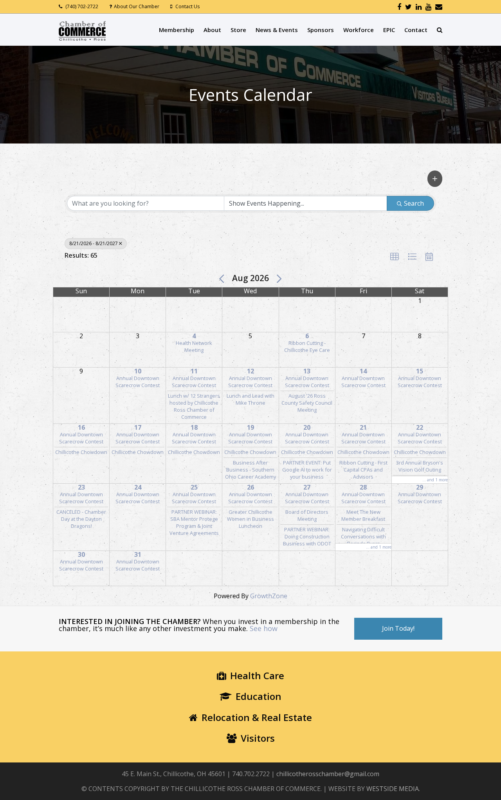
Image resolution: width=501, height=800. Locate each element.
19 (250, 427)
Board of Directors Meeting (306, 515)
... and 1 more (435, 480)
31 (137, 554)
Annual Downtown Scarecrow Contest (137, 382)
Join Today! (398, 628)
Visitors (258, 738)
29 (419, 487)
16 (81, 427)
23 (81, 487)
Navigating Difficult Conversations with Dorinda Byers (363, 536)
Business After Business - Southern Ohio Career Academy (250, 469)
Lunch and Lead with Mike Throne (250, 399)
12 (250, 371)
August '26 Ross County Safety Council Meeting (306, 402)
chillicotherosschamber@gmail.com (327, 774)
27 (306, 487)
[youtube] (428, 6)
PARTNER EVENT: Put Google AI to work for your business (307, 469)
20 (306, 427)
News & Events (277, 30)
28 (363, 487)
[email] (438, 6)
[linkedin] (419, 6)
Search (414, 203)
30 (81, 554)
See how (264, 628)
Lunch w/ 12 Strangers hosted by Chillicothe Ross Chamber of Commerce (194, 406)
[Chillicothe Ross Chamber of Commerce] (82, 29)
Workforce (358, 30)
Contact (415, 30)
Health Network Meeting (194, 346)
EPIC (389, 30)
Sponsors (320, 30)
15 (419, 371)
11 (194, 371)
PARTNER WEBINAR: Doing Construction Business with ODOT (307, 536)
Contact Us (187, 6)
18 (194, 427)
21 (363, 427)
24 (137, 487)
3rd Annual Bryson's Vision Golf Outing (419, 466)
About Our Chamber (136, 6)
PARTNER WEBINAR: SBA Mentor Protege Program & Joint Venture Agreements (194, 522)
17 (137, 427)
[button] (434, 178)
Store (238, 30)
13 (306, 371)
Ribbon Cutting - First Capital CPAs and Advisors (363, 469)
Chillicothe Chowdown (81, 452)
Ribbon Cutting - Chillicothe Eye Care (307, 346)
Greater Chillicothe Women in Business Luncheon (250, 518)
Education (258, 696)
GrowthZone (268, 596)
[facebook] (399, 6)
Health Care (257, 675)
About (212, 30)
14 (363, 371)
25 (194, 487)
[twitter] (408, 6)
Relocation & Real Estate (257, 717)
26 (250, 487)
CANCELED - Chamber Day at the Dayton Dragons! (81, 518)
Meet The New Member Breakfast (363, 515)
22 (419, 427)
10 (137, 371)
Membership (176, 30)
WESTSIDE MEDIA (392, 788)
